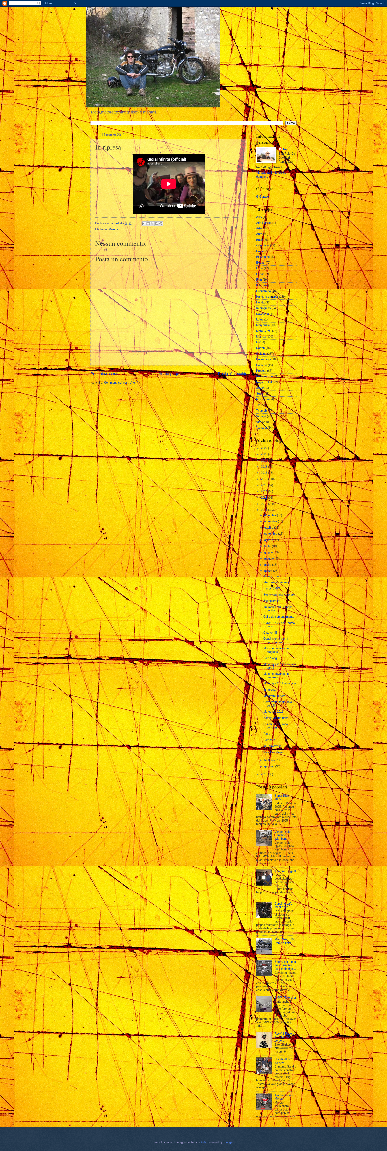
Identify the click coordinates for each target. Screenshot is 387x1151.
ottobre (269, 527)
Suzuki (260, 393)
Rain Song (270, 658)
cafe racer (262, 245)
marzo (268, 570)
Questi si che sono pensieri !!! (275, 725)
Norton (260, 348)
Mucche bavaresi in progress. (276, 675)
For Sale (261, 285)
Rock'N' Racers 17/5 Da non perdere (284, 1037)
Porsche (261, 365)
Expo (259, 268)
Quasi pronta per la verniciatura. (275, 640)
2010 (264, 774)
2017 (264, 472)
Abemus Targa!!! (285, 871)
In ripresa (269, 689)
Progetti (261, 370)
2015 (264, 485)
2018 (264, 466)
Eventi (260, 262)
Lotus (259, 319)
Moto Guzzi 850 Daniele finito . (285, 941)
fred (285, 149)
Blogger (228, 1142)
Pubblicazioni (264, 376)
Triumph (261, 410)
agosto (269, 540)
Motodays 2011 (273, 711)
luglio (268, 546)
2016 (264, 479)
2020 (264, 454)
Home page (168, 374)
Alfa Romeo (263, 222)
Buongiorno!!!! (272, 600)
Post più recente (105, 374)
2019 (264, 460)
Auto (259, 234)
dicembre (270, 515)
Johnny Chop (271, 576)
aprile (268, 564)
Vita (258, 422)
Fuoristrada (263, 291)
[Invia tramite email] (144, 223)
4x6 (203, 1142)
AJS (259, 217)
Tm (258, 405)
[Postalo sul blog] (148, 223)
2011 (264, 510)
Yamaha (261, 427)
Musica (113, 229)
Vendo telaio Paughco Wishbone (282, 835)
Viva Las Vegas (273, 752)
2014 (264, 491)
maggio (269, 558)
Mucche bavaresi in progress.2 (276, 650)
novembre (271, 521)
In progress (263, 308)
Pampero (269, 740)
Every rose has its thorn (279, 594)
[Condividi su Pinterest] (161, 223)
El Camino (263, 256)
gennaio (269, 766)
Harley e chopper (267, 296)
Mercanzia (263, 325)
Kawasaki (262, 314)
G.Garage (262, 196)
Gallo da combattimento (278, 616)
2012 (264, 504)
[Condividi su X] (152, 223)
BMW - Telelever (285, 997)
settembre (271, 533)
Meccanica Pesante (276, 582)
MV (258, 342)
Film (259, 279)
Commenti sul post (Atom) (121, 382)
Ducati (260, 251)
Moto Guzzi (263, 331)
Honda (260, 302)
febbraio (269, 760)
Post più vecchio (232, 374)
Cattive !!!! (270, 632)
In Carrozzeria (272, 746)
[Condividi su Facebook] (156, 223)
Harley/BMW (271, 588)
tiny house (263, 399)
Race (266, 733)
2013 (264, 497)
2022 (264, 448)
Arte (259, 228)
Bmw (259, 239)
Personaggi (263, 359)
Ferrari (260, 274)
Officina (261, 353)
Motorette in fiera (274, 696)
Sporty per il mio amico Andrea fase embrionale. (285, 965)
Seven (260, 387)
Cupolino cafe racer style (283, 905)
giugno (269, 552)
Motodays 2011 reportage (279, 683)
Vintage (261, 416)
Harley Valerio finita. (276, 718)
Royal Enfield (264, 382)
